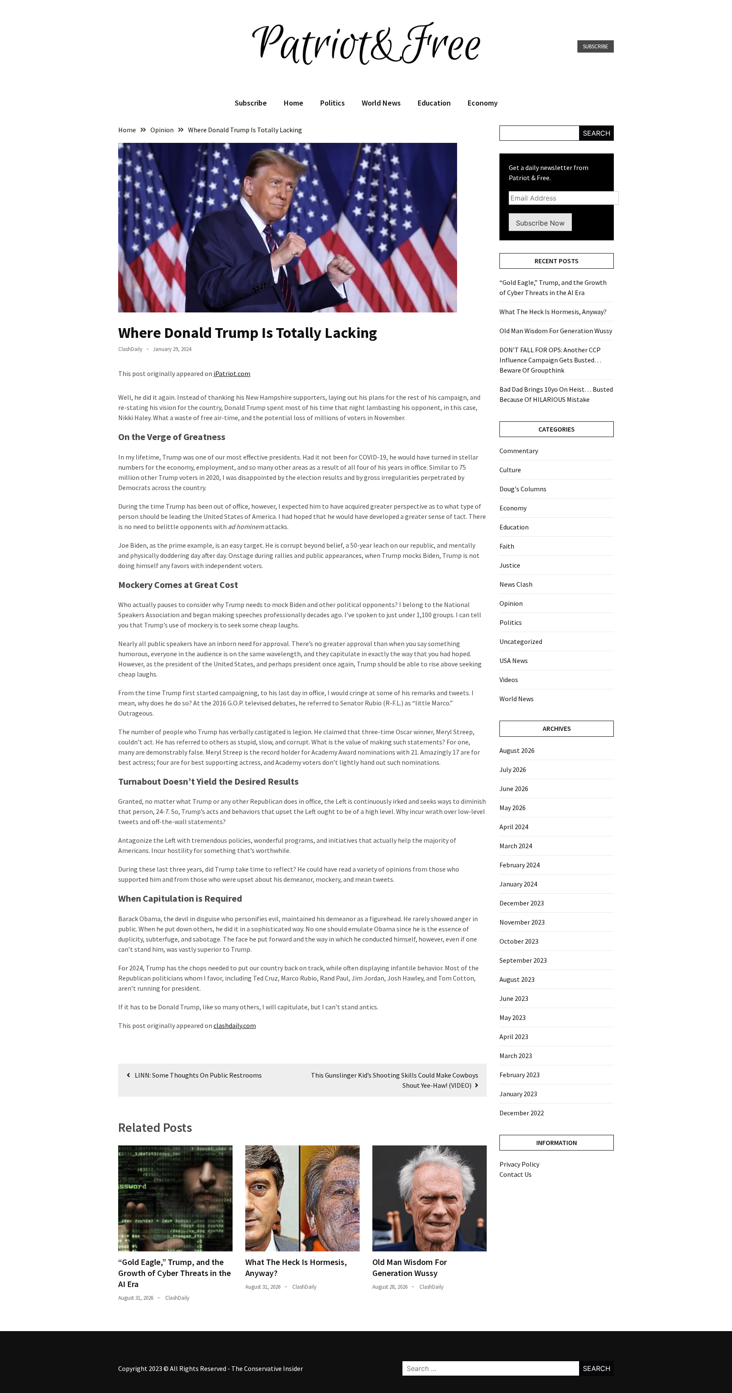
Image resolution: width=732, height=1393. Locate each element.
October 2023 (518, 941)
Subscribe (595, 46)
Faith (506, 546)
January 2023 (518, 1093)
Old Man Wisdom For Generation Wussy (409, 1267)
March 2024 (515, 845)
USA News (513, 660)
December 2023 (521, 903)
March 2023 (515, 1055)
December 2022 (521, 1113)
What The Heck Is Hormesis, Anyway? (553, 311)
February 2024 (519, 865)
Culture (510, 469)
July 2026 (512, 769)
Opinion (511, 603)
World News (381, 103)
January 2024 (518, 884)
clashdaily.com (235, 1025)
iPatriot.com (232, 373)
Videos (508, 679)
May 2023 (512, 1017)
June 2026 (513, 788)
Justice (509, 565)
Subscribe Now (540, 223)
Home (293, 103)
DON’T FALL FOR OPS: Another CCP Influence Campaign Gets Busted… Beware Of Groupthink (550, 359)
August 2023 (517, 979)
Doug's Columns (522, 489)
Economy (483, 103)
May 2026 (512, 807)
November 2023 (522, 922)
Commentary (518, 450)
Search (596, 133)
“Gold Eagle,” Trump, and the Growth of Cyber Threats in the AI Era (174, 1272)
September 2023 (523, 960)
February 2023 (519, 1074)
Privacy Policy (519, 1164)
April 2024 (513, 826)
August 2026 (517, 750)
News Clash (515, 584)
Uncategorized (520, 641)
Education (434, 103)
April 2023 (513, 1036)
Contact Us (515, 1174)
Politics (332, 103)
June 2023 (513, 998)
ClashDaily (130, 349)
